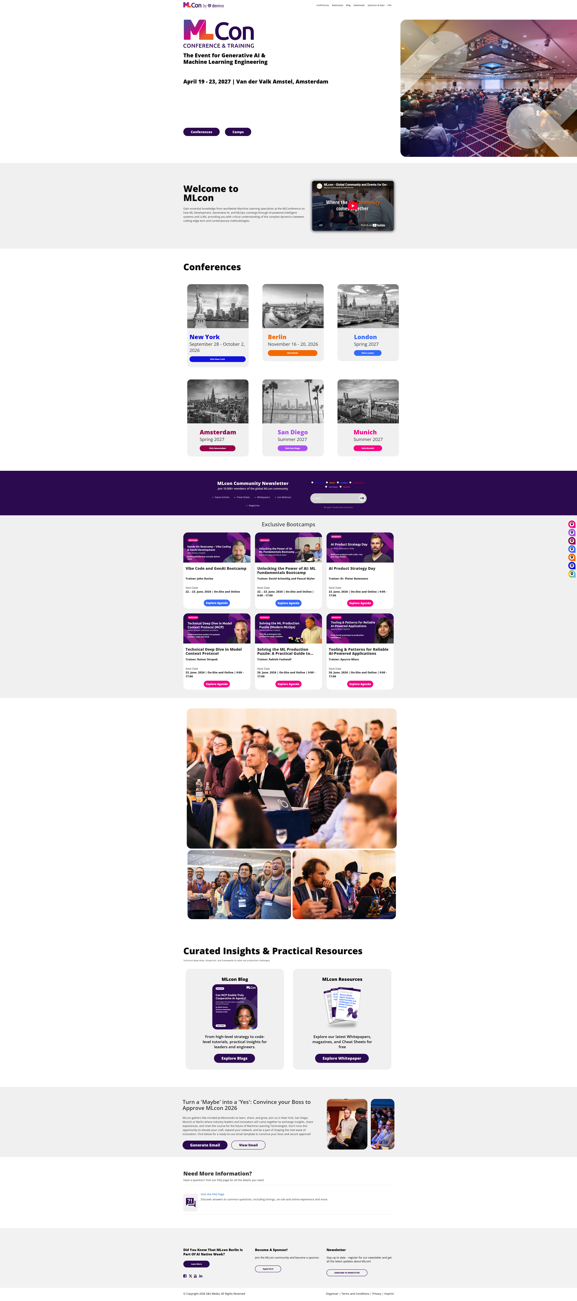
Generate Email (205, 1145)
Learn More (196, 1264)
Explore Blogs (234, 1058)
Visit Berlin (292, 353)
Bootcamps (337, 5)
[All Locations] (571, 574)
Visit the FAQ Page (212, 1194)
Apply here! (268, 1269)
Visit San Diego (292, 448)
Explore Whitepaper (342, 1058)
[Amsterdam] (571, 542)
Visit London (368, 353)
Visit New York (217, 359)
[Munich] (571, 525)
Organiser (332, 1293)
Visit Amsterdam (217, 448)
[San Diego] (571, 533)
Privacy (376, 1293)
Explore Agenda (217, 603)
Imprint (389, 1293)
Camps (238, 132)
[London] (571, 550)
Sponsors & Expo (376, 5)
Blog (348, 5)
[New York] (571, 566)
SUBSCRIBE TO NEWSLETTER (347, 1273)
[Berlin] (571, 558)
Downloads (359, 5)
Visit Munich (368, 448)
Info (389, 5)
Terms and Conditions (355, 1293)
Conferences (322, 5)
